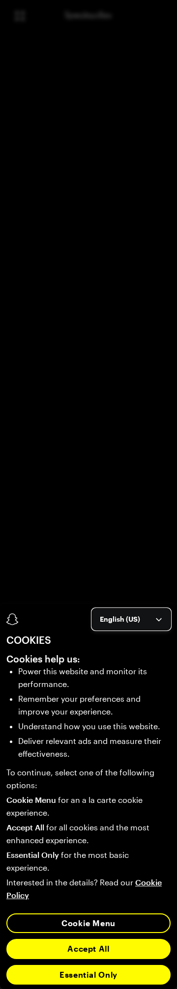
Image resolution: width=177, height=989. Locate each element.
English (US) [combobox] (120, 619)
